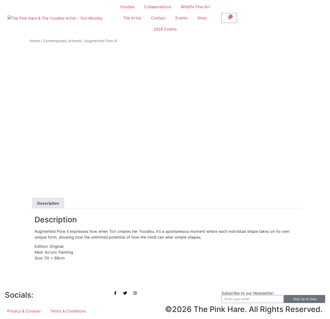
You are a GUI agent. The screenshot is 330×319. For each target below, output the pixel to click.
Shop (202, 18)
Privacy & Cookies (24, 311)
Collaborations (157, 6)
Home (35, 41)
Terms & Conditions (68, 311)
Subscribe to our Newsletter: (248, 293)
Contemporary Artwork (62, 41)
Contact (158, 18)
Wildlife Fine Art (195, 6)
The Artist (132, 18)
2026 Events (165, 29)
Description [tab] (48, 203)
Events (181, 18)
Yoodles (127, 6)
